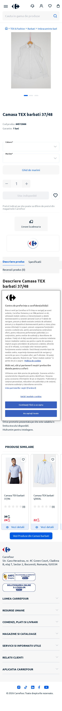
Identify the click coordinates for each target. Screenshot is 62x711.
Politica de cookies (32, 360)
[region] (30, 355)
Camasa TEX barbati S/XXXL (44, 497)
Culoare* (9, 142)
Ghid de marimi (31, 170)
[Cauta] (55, 15)
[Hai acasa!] (6, 28)
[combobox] (31, 146)
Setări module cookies (31, 396)
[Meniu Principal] (5, 6)
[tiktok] (25, 688)
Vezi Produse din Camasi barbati (31, 535)
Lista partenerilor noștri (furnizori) (20, 388)
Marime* (9, 154)
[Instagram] (18, 688)
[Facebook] (39, 688)
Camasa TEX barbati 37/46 (14, 497)
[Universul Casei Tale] (16, 6)
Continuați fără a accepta (31, 404)
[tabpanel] (31, 60)
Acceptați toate (31, 413)
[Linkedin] (32, 688)
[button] (58, 6)
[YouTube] (46, 688)
